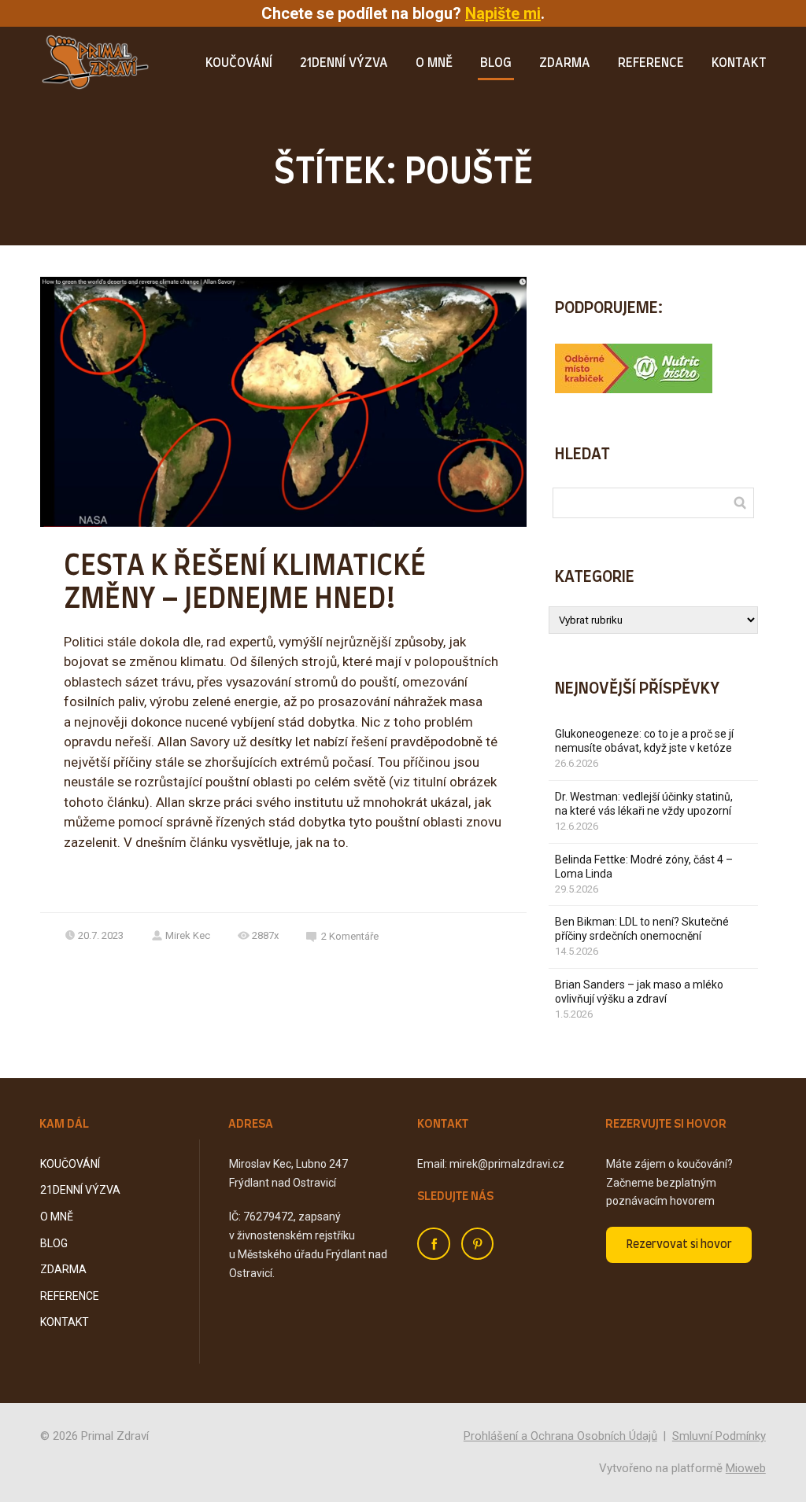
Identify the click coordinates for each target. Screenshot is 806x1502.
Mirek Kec (187, 935)
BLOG (496, 63)
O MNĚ (434, 63)
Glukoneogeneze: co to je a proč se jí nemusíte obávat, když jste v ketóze (644, 740)
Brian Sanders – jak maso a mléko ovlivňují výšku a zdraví (639, 991)
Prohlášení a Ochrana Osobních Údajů (560, 1436)
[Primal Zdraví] (95, 64)
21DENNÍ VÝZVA (344, 63)
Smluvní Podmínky (719, 1436)
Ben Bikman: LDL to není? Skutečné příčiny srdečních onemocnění (642, 928)
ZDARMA (564, 63)
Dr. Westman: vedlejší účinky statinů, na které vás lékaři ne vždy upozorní (644, 803)
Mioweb (746, 1468)
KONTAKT (739, 63)
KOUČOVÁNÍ (238, 63)
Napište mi (503, 13)
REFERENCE (651, 63)
